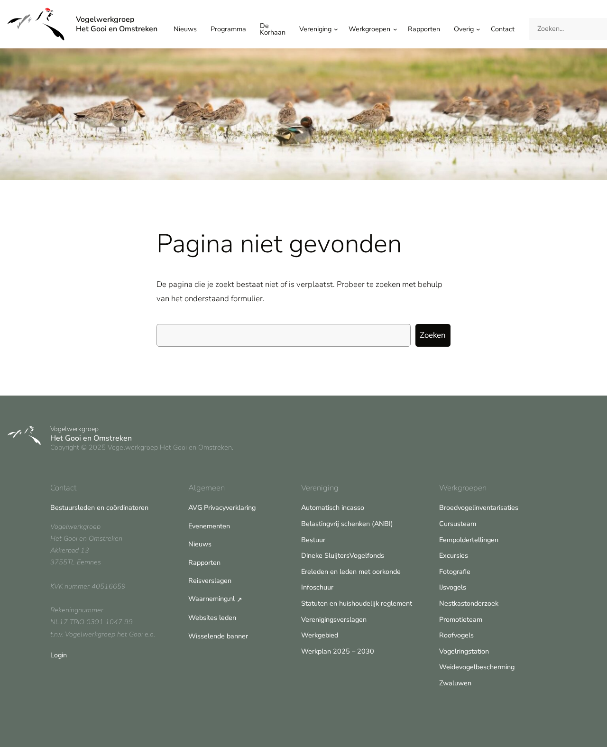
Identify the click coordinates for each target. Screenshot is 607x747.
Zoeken (433, 335)
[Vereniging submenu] (336, 29)
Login (58, 655)
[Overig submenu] (478, 29)
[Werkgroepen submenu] (395, 29)
